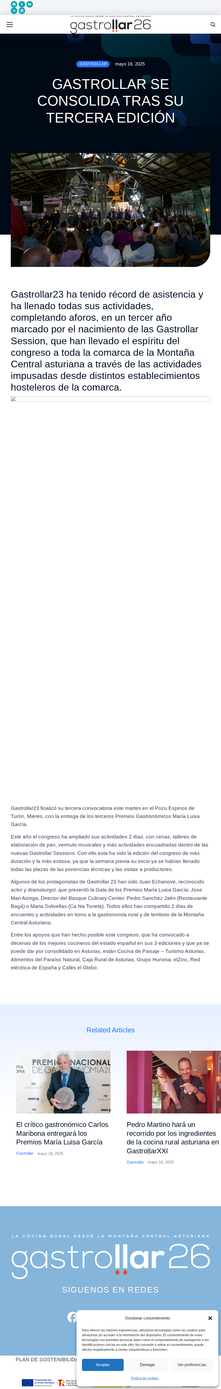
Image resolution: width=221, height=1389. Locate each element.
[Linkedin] (22, 11)
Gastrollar (24, 1153)
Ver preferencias (192, 1364)
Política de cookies (144, 1378)
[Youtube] (29, 4)
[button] (210, 1318)
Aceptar (103, 1364)
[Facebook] (14, 4)
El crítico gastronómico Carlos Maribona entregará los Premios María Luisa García (62, 1133)
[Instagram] (14, 11)
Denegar (147, 1364)
